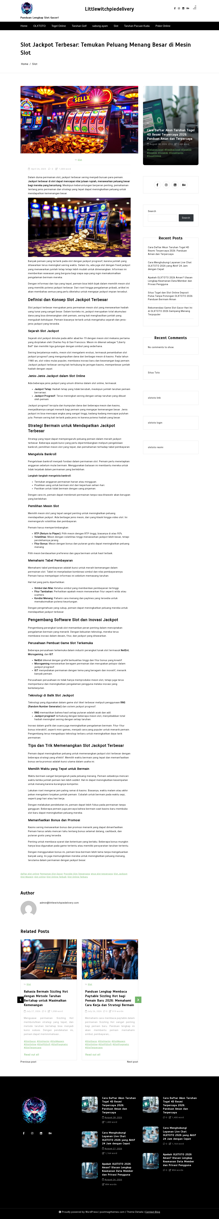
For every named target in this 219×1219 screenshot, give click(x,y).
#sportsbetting (180, 153)
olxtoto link (154, 398)
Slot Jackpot (120, 874)
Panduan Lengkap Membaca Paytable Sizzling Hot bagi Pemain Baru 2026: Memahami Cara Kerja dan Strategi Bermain (48, 998)
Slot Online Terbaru (77, 877)
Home (24, 26)
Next (138, 1000)
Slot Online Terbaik (56, 877)
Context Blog (152, 1212)
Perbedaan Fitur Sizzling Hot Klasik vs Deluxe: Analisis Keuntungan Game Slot (107, 996)
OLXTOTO (39, 26)
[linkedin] (183, 8)
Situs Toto (154, 372)
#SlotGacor (30, 1041)
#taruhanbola (154, 156)
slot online (40, 877)
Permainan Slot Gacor (51, 874)
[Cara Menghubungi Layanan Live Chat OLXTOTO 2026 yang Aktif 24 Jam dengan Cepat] (90, 1144)
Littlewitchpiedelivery (109, 9)
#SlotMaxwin (57, 1041)
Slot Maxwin (27, 877)
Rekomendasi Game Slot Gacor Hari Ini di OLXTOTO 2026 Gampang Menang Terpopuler (170, 311)
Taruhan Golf (79, 26)
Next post (132, 1061)
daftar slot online (30, 874)
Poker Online (163, 26)
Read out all (31, 1054)
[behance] (188, 8)
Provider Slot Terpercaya (77, 874)
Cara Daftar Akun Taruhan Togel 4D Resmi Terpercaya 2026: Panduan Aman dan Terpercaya (168, 250)
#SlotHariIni (43, 1041)
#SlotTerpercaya (32, 1047)
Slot (116, 26)
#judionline (181, 149)
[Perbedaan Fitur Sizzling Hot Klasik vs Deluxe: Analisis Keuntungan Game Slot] (110, 959)
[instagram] (179, 8)
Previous (20, 1000)
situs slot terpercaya (102, 874)
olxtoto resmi (155, 447)
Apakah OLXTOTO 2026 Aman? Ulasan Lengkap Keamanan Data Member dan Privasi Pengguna (170, 281)
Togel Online (58, 26)
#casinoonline (167, 149)
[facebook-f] (175, 8)
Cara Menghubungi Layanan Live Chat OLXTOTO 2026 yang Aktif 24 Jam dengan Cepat (171, 134)
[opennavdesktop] (194, 8)
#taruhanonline (170, 156)
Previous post (28, 1061)
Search (152, 211)
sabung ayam (100, 26)
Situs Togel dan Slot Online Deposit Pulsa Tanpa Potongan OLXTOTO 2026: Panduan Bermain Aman (170, 296)
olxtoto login (155, 423)
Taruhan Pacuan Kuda (137, 26)
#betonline (153, 149)
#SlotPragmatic (59, 1044)
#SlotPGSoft (44, 1044)
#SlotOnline (30, 1044)
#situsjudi (152, 153)
